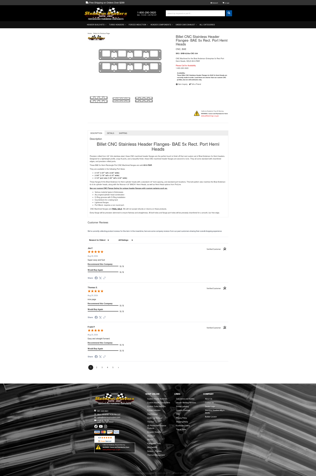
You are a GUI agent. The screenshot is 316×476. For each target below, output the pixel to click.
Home (90, 33)
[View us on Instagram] (105, 427)
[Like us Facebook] (96, 427)
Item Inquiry (183, 84)
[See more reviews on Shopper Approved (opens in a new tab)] (104, 278)
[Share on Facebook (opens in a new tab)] (96, 278)
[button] (199, 13)
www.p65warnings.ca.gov (210, 116)
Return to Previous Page (101, 33)
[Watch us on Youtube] (101, 427)
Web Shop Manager (186, 473)
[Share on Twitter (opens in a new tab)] (100, 278)
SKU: (178, 53)
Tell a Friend (196, 84)
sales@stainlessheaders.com (108, 417)
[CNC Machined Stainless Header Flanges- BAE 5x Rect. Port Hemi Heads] (130, 60)
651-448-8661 (103, 411)
